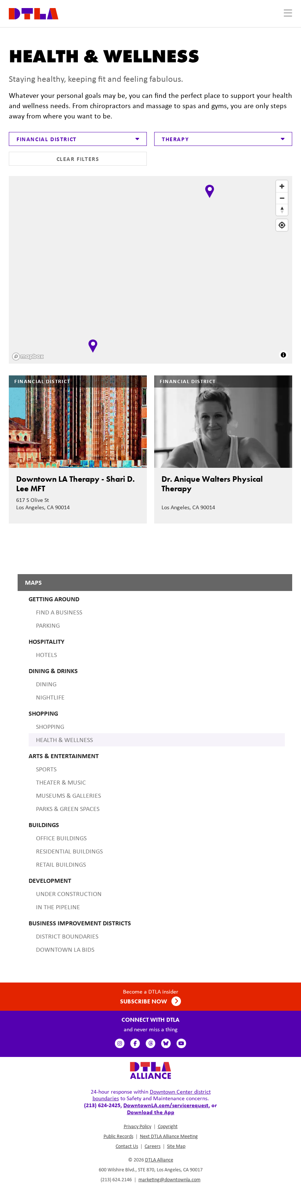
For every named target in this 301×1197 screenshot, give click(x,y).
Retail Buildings (61, 864)
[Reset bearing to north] (282, 210)
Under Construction (69, 893)
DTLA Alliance (159, 1159)
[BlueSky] (166, 1043)
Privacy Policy (137, 1126)
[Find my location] (282, 225)
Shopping (50, 726)
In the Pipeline (58, 907)
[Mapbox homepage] (28, 356)
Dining (46, 684)
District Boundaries (67, 936)
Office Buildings (61, 838)
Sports (46, 769)
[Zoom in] (282, 186)
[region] (151, 270)
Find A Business (59, 612)
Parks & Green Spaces (67, 808)
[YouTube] (181, 1043)
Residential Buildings (69, 851)
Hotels (46, 654)
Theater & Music (61, 782)
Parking (48, 625)
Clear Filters (78, 159)
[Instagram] (119, 1043)
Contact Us (127, 1146)
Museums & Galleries (68, 795)
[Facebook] (135, 1043)
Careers (152, 1146)
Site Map (176, 1146)
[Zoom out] (282, 198)
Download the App (150, 1112)
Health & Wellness (64, 739)
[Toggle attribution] (283, 354)
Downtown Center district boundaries (152, 1095)
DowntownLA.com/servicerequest (165, 1105)
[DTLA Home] (33, 13)
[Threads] (150, 1043)
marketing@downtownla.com (169, 1179)
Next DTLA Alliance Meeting (169, 1136)
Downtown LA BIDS (65, 949)
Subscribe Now (144, 1001)
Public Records (118, 1136)
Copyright (168, 1126)
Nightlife (50, 697)
